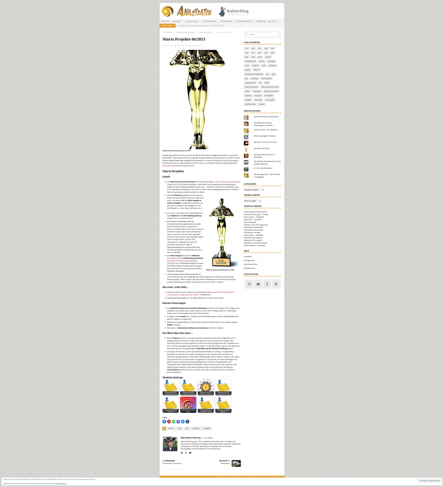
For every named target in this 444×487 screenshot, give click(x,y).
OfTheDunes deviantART (253, 227)
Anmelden (248, 256)
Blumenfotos (250, 61)
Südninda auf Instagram (253, 238)
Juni (187, 428)
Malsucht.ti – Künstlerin (253, 219)
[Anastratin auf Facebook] (267, 284)
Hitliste (257, 70)
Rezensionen (226, 21)
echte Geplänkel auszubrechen (228, 182)
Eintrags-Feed (249, 260)
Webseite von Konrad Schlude (255, 243)
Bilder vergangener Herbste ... (265, 136)
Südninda (258, 100)
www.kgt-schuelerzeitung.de (178, 261)
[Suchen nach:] (263, 34)
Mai (260, 83)
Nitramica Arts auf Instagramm (256, 225)
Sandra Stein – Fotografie (253, 235)
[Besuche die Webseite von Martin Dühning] (182, 453)
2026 (253, 57)
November (257, 91)
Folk (264, 66)
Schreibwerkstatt (244, 21)
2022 (259, 53)
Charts (261, 61)
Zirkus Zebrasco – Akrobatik (254, 245)
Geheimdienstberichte (185, 32)
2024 (272, 53)
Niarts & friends (251, 87)
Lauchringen (266, 79)
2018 (266, 48)
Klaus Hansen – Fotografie (254, 217)
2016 (253, 48)
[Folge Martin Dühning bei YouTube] (189, 453)
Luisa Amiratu (250, 83)
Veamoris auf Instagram (253, 240)
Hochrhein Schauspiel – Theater (256, 214)
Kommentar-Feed (250, 264)
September (269, 96)
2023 (266, 53)
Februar (255, 66)
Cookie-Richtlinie (60, 483)
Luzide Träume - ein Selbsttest (266, 130)
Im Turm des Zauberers (263, 168)
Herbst (247, 70)
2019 (272, 48)
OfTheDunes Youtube (252, 232)
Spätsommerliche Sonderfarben (266, 117)
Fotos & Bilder (191, 21)
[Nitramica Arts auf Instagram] (249, 284)
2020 (246, 53)
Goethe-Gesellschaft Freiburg (255, 212)
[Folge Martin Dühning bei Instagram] (185, 453)
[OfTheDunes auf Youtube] (258, 284)
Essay (247, 66)
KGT (246, 79)
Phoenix (248, 96)
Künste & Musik (209, 21)
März (267, 83)
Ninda (247, 91)
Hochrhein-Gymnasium (254, 74)
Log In (273, 21)
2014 (246, 48)
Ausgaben (176, 21)
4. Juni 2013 (169, 46)
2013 (179, 428)
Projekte (196, 428)
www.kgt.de (171, 258)
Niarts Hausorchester (270, 87)
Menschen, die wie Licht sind (265, 142)
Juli (267, 74)
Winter (261, 104)
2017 (259, 48)
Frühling (272, 66)
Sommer (207, 428)
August (268, 57)
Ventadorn (269, 100)
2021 (253, 53)
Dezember (271, 61)
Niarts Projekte (196, 46)
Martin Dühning (182, 46)
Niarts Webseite (250, 222)
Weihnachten (250, 104)
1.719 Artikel (208, 438)
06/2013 (171, 428)
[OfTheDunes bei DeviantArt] (276, 284)
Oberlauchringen (271, 91)
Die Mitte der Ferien (261, 148)
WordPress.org (249, 268)
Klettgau (254, 79)
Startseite (165, 21)
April (260, 57)
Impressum (261, 21)
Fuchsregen (166, 166)
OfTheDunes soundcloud (253, 230)
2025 (246, 57)
